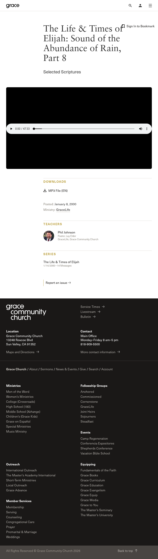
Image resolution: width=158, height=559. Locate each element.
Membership (15, 507)
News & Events (66, 369)
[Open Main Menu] (150, 5)
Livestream (88, 312)
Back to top (125, 551)
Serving (11, 512)
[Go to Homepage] (12, 5)
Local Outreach (16, 485)
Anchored (87, 392)
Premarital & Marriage (21, 532)
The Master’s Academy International (30, 475)
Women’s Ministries (20, 397)
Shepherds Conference (97, 448)
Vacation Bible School (95, 453)
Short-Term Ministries (21, 480)
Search (93, 369)
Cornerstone (89, 402)
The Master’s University (97, 515)
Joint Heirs (88, 411)
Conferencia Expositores (97, 443)
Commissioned (91, 397)
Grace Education (92, 485)
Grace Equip (89, 495)
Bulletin (86, 317)
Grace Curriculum (93, 480)
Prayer (10, 527)
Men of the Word (17, 392)
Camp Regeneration (94, 438)
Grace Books (89, 475)
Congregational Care (20, 522)
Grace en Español (18, 421)
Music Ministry (16, 431)
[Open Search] (130, 5)
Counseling (14, 517)
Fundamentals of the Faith (98, 470)
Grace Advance (16, 490)
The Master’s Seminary (96, 510)
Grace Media (89, 500)
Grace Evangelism (93, 490)
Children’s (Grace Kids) (21, 416)
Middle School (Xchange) (23, 411)
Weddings (13, 537)
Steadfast (87, 421)
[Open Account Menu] (140, 5)
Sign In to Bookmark (139, 26)
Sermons (46, 369)
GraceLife (63, 209)
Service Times (90, 307)
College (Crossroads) (20, 402)
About (33, 369)
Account (107, 369)
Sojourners (88, 416)
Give (83, 369)
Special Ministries (18, 426)
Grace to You (89, 505)
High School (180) (18, 407)
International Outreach (21, 470)
